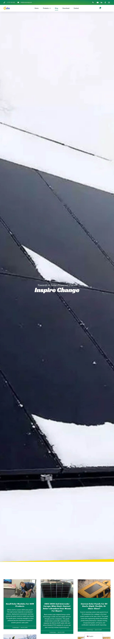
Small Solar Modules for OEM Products (20, 605)
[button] (93, 2)
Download (66, 8)
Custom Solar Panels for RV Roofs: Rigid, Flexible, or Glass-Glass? (94, 606)
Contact (76, 8)
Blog (56, 8)
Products (46, 8)
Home (37, 8)
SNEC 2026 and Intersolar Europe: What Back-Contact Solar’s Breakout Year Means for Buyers (57, 607)
